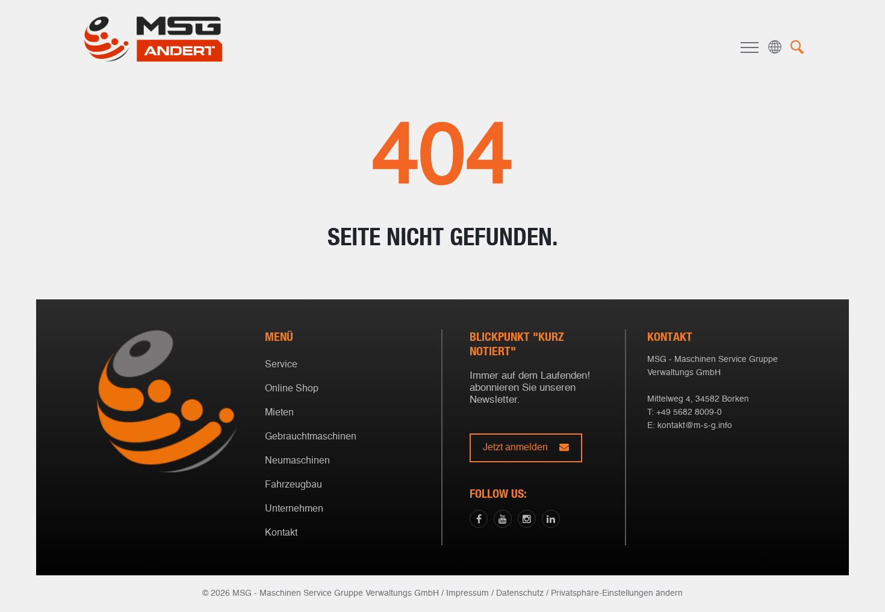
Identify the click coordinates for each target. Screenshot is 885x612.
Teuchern (439, 356)
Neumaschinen (297, 461)
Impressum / (470, 593)
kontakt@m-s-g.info (694, 425)
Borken (440, 338)
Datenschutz (520, 593)
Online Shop (291, 389)
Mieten (279, 413)
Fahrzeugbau (293, 485)
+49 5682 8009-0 (689, 412)
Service (281, 365)
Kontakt (281, 533)
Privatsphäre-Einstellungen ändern (617, 593)
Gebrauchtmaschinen (310, 437)
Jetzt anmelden (516, 448)
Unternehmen (294, 509)
